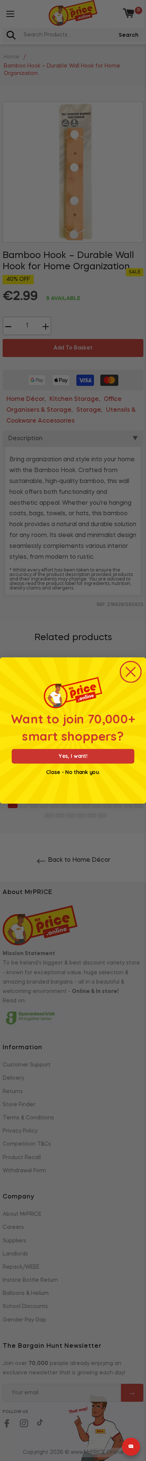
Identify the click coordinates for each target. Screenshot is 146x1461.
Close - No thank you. (73, 773)
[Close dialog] (131, 672)
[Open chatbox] (131, 1447)
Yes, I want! (73, 756)
